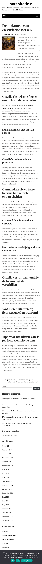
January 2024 (7, 513)
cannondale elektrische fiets (11, 202)
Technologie (6, 547)
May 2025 (5, 469)
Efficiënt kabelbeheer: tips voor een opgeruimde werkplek (18, 412)
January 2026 (7, 454)
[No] (39, 557)
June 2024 (5, 501)
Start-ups (5, 543)
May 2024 (5, 505)
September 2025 (8, 465)
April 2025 (5, 473)
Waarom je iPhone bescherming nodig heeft (24, 382)
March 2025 (6, 477)
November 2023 (7, 520)
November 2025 (7, 458)
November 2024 (7, 485)
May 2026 (5, 446)
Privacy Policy (26, 561)
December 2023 (7, 516)
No (18, 561)
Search (4, 386)
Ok (13, 561)
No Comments (21, 34)
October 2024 (7, 489)
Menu (5, 16)
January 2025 (7, 481)
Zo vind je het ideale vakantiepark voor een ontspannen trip (17, 424)
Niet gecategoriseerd (9, 535)
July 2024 (5, 497)
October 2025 (7, 462)
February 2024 (7, 509)
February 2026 (7, 450)
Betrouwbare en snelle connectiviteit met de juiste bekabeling (19, 406)
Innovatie (5, 531)
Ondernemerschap (8, 539)
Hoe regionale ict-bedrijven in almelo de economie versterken (19, 400)
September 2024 (8, 493)
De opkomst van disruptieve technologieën (17, 380)
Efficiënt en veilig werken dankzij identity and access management (20, 418)
